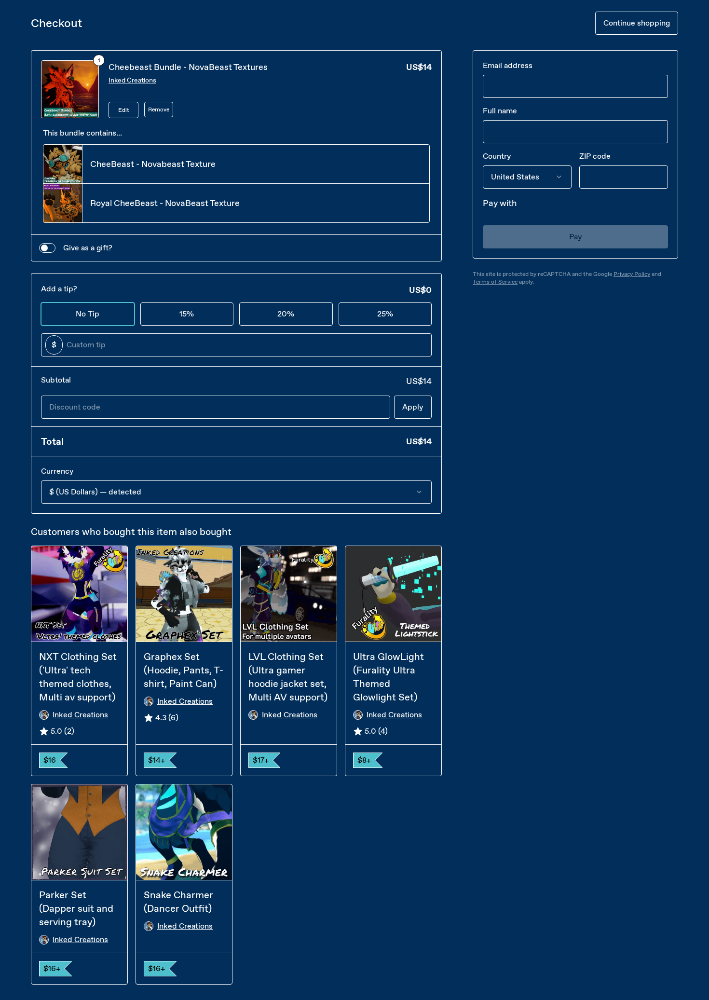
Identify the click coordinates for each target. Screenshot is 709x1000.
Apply (412, 406)
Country (497, 156)
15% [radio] (186, 313)
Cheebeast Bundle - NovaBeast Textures (188, 67)
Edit (123, 110)
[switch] (47, 248)
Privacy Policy (632, 274)
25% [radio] (385, 313)
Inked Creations (132, 80)
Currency (57, 471)
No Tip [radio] (87, 313)
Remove (158, 109)
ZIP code (595, 156)
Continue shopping (636, 22)
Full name (500, 110)
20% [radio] (285, 313)
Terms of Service (495, 281)
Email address (507, 65)
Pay (575, 236)
